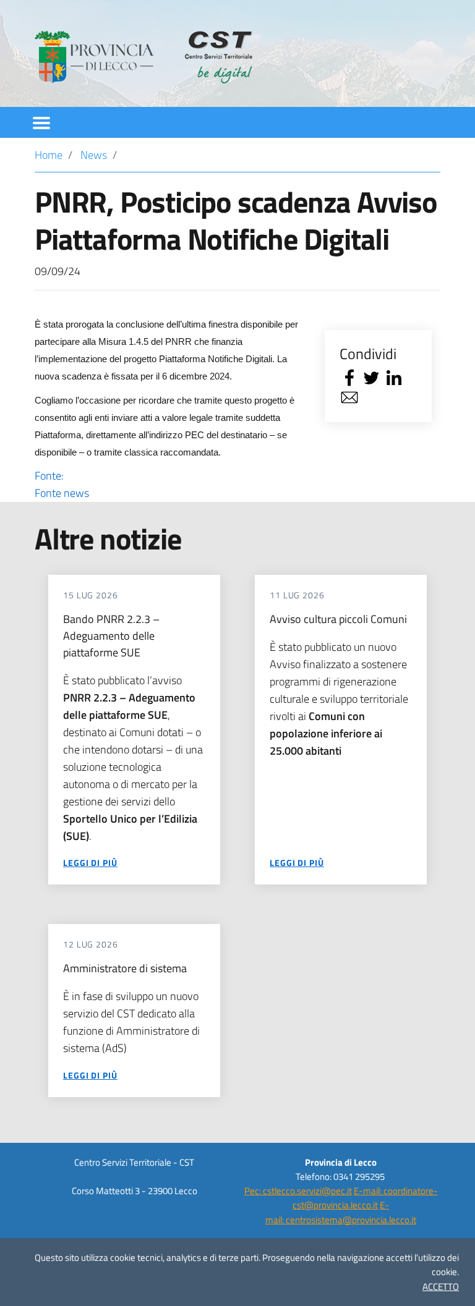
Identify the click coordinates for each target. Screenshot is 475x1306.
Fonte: (62, 484)
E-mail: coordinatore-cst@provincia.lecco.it (365, 1198)
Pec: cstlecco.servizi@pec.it (298, 1191)
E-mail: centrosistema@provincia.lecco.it (340, 1212)
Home (48, 154)
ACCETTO (440, 1286)
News (93, 154)
